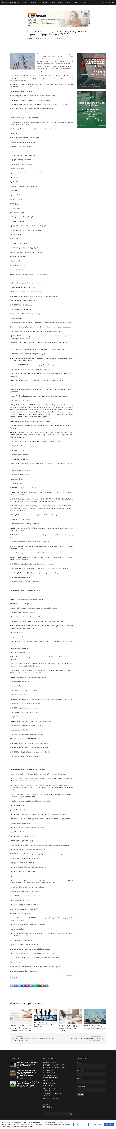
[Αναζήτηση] (113, 2)
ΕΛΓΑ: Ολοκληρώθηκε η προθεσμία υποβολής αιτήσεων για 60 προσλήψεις (45, 1024)
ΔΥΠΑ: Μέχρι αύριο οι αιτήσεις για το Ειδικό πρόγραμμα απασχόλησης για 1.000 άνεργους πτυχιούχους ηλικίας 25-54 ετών (21, 1027)
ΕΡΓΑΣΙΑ (53, 38)
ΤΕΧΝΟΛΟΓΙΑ (47, 1091)
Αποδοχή (108, 1124)
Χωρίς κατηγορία (48, 1098)
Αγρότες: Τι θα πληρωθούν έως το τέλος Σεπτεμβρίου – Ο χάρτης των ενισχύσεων (28, 1083)
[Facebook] (103, 2)
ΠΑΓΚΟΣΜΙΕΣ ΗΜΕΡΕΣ (50, 1078)
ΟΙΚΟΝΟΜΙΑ (47, 1075)
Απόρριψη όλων (96, 1124)
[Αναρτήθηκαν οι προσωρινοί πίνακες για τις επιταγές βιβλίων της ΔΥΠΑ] (13, 1065)
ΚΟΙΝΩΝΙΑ (46, 1073)
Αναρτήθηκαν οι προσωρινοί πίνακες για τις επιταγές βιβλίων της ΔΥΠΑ (27, 1064)
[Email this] (11, 986)
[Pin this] (27, 986)
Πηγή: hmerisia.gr (67, 975)
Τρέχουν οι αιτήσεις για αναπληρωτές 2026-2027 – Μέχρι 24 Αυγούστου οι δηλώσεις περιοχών (69, 1027)
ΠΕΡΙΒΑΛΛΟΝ (47, 1083)
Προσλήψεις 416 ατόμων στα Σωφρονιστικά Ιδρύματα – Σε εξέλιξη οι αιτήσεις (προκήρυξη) (94, 1026)
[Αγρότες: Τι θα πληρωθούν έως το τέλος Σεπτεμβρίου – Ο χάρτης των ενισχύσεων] (13, 1084)
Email (79, 1078)
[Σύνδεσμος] (10, 2)
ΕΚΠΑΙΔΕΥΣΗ (47, 1062)
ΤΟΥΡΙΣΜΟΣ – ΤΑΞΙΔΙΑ (50, 1093)
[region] (58, 1124)
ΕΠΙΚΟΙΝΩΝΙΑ (47, 1107)
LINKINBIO (46, 1104)
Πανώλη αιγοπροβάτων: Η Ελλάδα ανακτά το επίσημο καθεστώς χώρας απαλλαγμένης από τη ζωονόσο (26, 1074)
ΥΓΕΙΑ (45, 1096)
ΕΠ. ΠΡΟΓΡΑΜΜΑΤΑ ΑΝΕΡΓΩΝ (53, 1067)
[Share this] (15, 986)
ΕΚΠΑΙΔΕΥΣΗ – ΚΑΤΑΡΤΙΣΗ (51, 1065)
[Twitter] (109, 2)
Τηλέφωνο (81, 1086)
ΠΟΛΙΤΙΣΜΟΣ (47, 1088)
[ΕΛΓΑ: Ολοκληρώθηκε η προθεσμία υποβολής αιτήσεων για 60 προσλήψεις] (45, 1015)
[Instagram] (106, 2)
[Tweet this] (19, 986)
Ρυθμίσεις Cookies (81, 1124)
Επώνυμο (80, 1071)
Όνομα (79, 1063)
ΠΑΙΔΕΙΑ (45, 1080)
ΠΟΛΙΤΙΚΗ (46, 1086)
